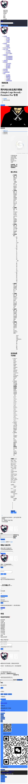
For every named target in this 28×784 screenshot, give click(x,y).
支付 (2, 602)
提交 (2, 648)
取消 (2, 553)
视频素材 (5, 55)
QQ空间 (9, 694)
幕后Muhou (11, 771)
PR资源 (5, 43)
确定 (2, 609)
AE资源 (5, 36)
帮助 (4, 17)
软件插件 (5, 62)
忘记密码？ (3, 541)
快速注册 (6, 25)
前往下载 (3, 105)
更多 (4, 73)
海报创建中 (3, 699)
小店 (4, 14)
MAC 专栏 (5, 49)
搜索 (2, 567)
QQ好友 (5, 694)
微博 (2, 694)
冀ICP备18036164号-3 (7, 772)
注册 (11, 541)
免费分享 (5, 11)
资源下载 (5, 10)
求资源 (5, 13)
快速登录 (3, 539)
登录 (2, 25)
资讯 (4, 16)
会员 (5, 19)
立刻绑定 (3, 607)
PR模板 (5, 98)
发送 (4, 553)
